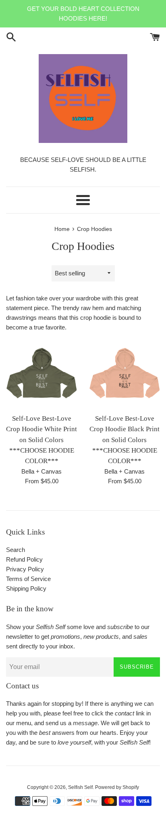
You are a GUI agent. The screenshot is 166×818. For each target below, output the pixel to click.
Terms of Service (28, 578)
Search (15, 549)
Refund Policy (24, 559)
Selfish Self (80, 787)
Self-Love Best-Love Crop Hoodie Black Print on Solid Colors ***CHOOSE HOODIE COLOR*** (124, 440)
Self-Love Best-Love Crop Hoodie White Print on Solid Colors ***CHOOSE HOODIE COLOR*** (41, 440)
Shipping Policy (26, 588)
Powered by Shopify (117, 787)
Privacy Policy (25, 569)
